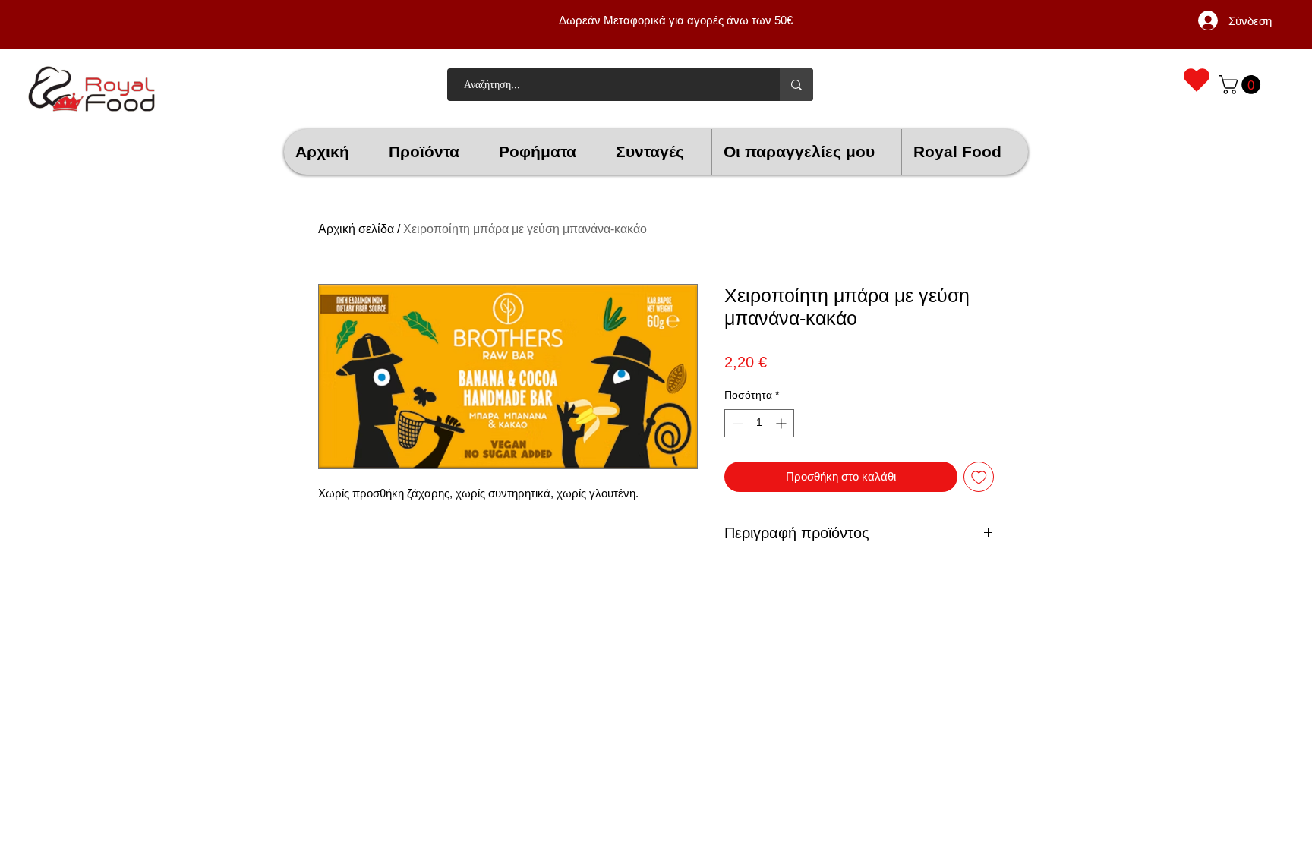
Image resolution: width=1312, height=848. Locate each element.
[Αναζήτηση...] (796, 84)
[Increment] (782, 423)
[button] (1242, 84)
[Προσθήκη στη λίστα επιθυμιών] (979, 477)
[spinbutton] (759, 423)
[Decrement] (736, 423)
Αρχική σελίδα (356, 228)
